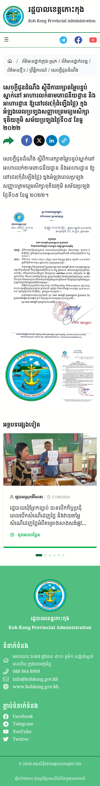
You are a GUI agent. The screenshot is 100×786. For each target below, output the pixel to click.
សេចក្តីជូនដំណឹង (64, 70)
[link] (50, 490)
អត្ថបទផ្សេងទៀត (21, 424)
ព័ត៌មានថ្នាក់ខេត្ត (74, 61)
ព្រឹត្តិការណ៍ (38, 70)
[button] (26, 140)
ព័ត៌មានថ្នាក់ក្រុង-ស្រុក (39, 61)
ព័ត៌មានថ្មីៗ (16, 70)
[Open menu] (6, 39)
